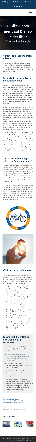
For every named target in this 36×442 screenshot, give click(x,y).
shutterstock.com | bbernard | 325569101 (11, 399)
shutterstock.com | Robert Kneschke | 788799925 (13, 402)
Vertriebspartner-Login (10, 438)
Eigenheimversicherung (14, 408)
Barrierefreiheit (20, 440)
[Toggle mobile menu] (3, 12)
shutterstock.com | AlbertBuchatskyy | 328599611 (13, 400)
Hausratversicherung (7, 409)
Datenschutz (12, 440)
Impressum (29, 440)
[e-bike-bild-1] (18, 206)
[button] (3, 439)
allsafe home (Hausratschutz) (15, 363)
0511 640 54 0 (22, 438)
